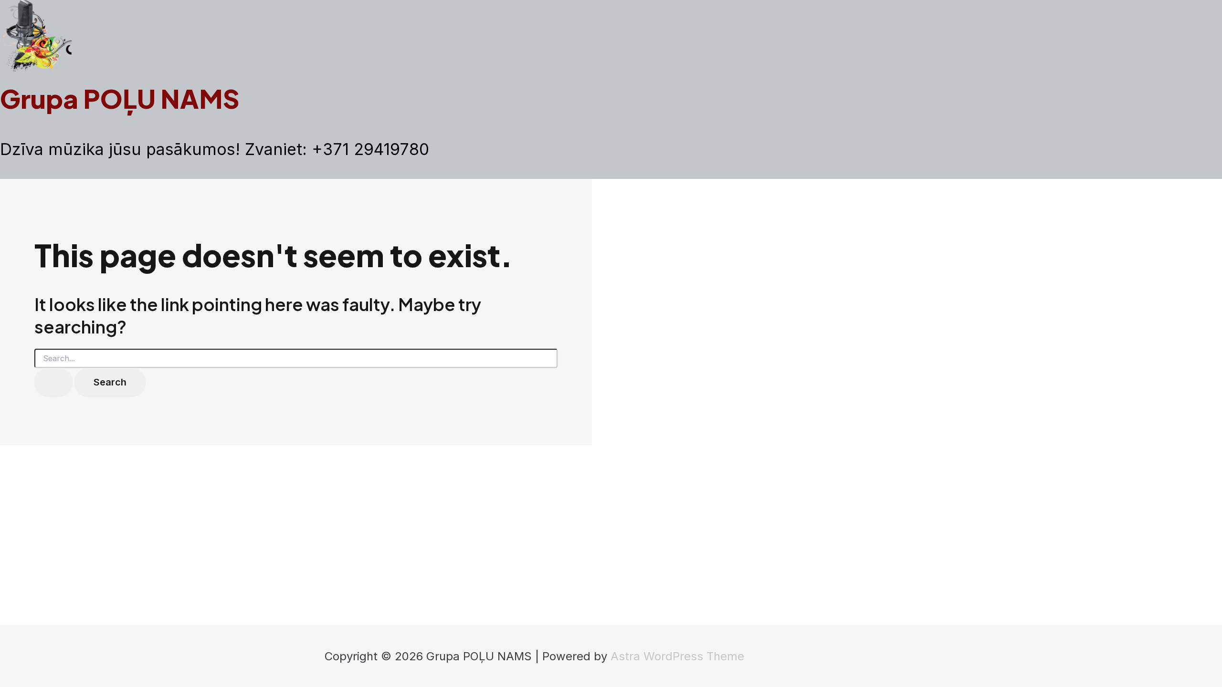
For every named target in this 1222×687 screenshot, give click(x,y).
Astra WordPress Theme (677, 656)
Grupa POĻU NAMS (120, 98)
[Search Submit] (53, 382)
